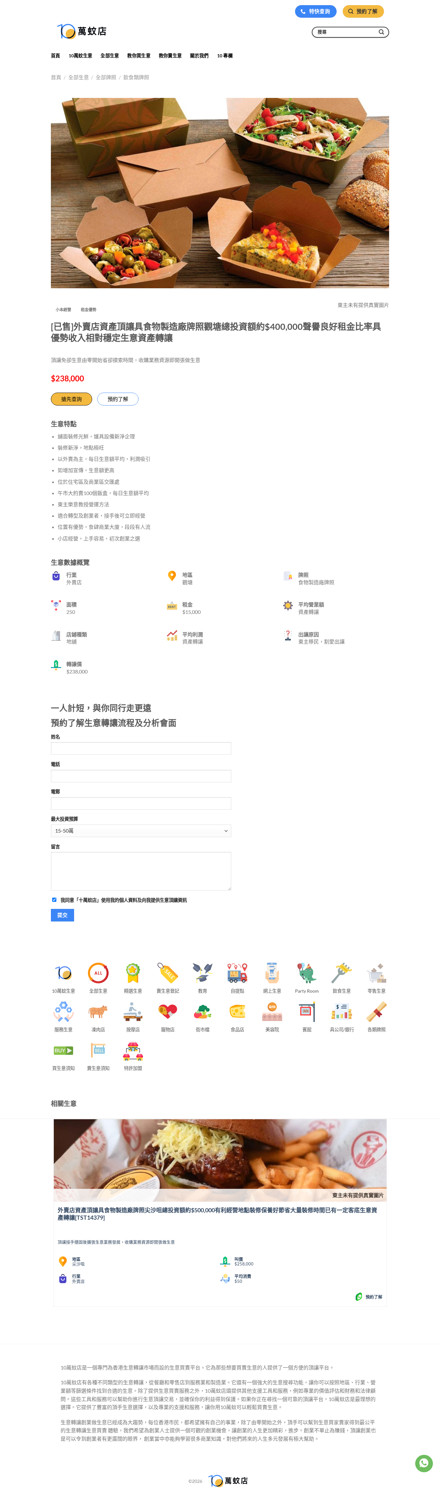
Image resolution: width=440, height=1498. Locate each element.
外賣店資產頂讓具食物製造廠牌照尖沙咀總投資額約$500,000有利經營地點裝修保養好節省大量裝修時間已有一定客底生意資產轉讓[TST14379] (217, 1214)
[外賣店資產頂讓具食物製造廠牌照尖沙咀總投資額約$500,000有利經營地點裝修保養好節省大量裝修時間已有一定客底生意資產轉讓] (220, 1160)
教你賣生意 (170, 55)
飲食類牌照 (136, 77)
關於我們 (199, 55)
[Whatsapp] (424, 1463)
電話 (55, 764)
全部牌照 (106, 77)
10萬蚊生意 (80, 55)
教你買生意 (138, 55)
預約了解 (118, 399)
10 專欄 (225, 55)
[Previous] (55, 1322)
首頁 (55, 55)
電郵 (55, 791)
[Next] (72, 1322)
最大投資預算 (64, 819)
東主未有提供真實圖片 (358, 1195)
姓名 (55, 736)
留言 (55, 846)
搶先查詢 (71, 399)
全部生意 (109, 55)
